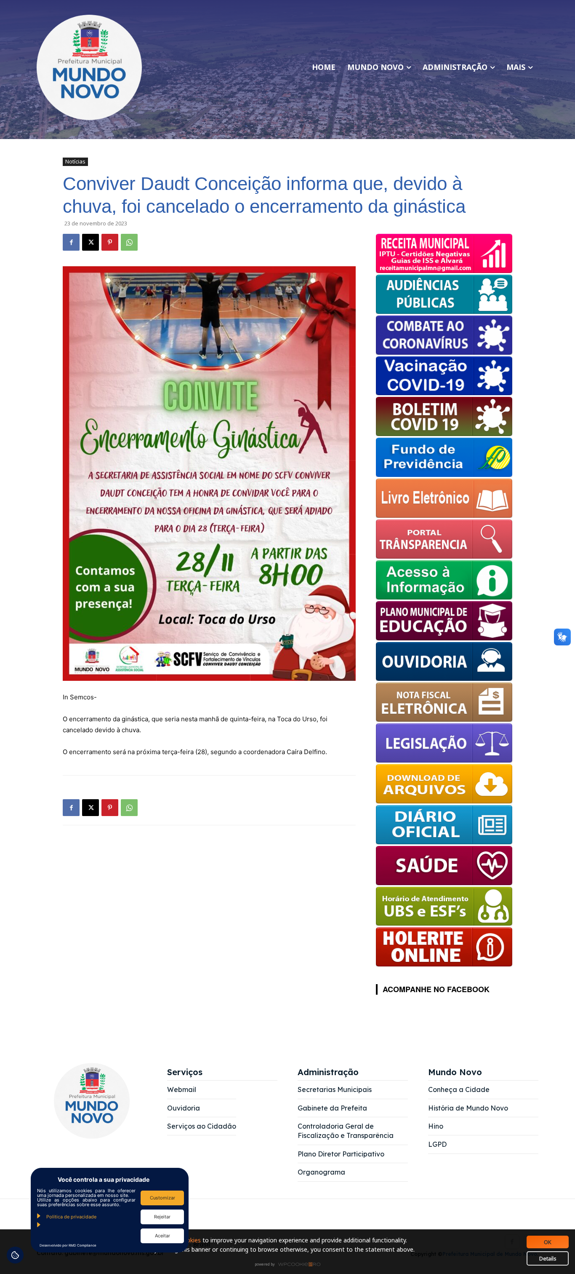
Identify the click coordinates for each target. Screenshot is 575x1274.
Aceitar (162, 1236)
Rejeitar (162, 1217)
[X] (90, 242)
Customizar (162, 1198)
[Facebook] (71, 242)
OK (547, 1242)
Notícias (75, 161)
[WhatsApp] (129, 242)
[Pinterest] (109, 242)
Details (547, 1258)
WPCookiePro (289, 1264)
